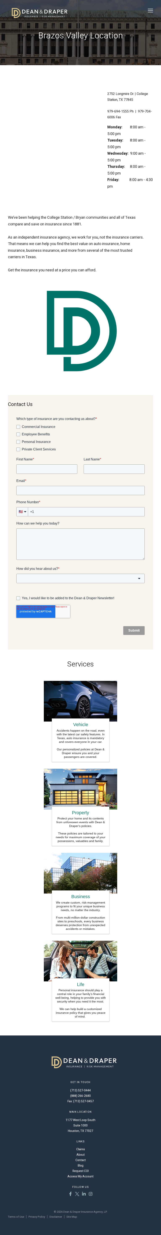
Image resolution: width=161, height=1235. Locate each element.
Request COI (81, 1171)
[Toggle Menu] (150, 10)
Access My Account (80, 1176)
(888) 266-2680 (80, 1096)
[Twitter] (77, 1194)
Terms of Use (16, 1216)
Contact (80, 1160)
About (81, 1155)
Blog (80, 1165)
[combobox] (80, 578)
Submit (134, 630)
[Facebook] (70, 1194)
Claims (80, 1149)
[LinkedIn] (84, 1194)
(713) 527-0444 (80, 1090)
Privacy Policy (37, 1216)
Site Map (71, 1216)
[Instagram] (90, 1194)
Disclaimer (55, 1216)
